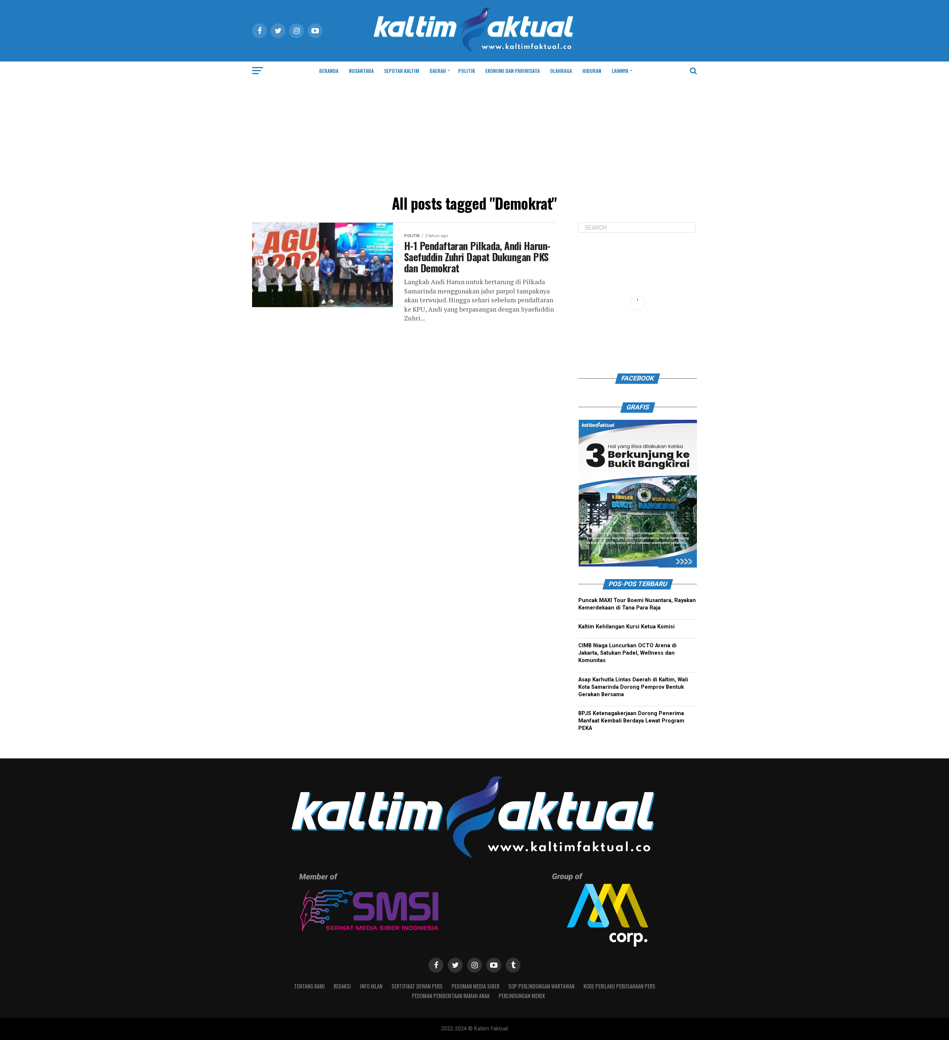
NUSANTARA (361, 70)
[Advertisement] (474, 135)
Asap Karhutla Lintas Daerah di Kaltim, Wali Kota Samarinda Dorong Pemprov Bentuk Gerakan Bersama (633, 687)
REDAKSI (342, 986)
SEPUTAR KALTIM (401, 70)
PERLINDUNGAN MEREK (522, 996)
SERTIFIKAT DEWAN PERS (417, 986)
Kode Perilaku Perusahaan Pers (619, 986)
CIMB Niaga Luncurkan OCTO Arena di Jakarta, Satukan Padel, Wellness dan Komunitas (627, 653)
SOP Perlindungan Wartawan (541, 986)
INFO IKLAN (371, 986)
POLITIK (466, 70)
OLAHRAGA (561, 70)
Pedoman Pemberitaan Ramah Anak (451, 996)
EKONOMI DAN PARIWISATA (512, 70)
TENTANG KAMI (309, 986)
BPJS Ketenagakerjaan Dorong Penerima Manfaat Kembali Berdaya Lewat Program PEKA (631, 720)
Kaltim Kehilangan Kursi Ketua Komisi (626, 627)
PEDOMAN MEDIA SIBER (475, 986)
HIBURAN (591, 70)
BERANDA (328, 70)
